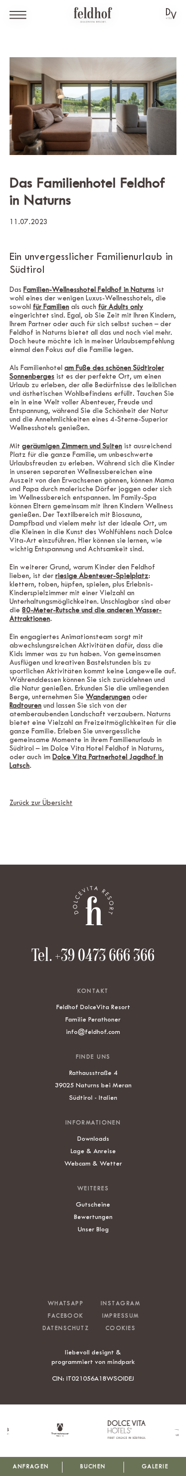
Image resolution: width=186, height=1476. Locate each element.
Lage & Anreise (93, 1151)
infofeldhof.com (93, 1031)
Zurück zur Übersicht (41, 803)
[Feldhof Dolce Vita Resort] (93, 15)
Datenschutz (65, 1328)
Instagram (120, 1303)
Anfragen (31, 1466)
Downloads (93, 1138)
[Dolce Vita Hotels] (171, 13)
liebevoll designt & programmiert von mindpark (93, 1356)
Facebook (65, 1315)
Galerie (155, 1466)
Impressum (120, 1315)
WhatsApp (65, 1303)
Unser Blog (93, 1229)
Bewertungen (93, 1216)
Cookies (120, 1328)
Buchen (93, 1466)
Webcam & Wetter (93, 1163)
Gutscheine (93, 1204)
